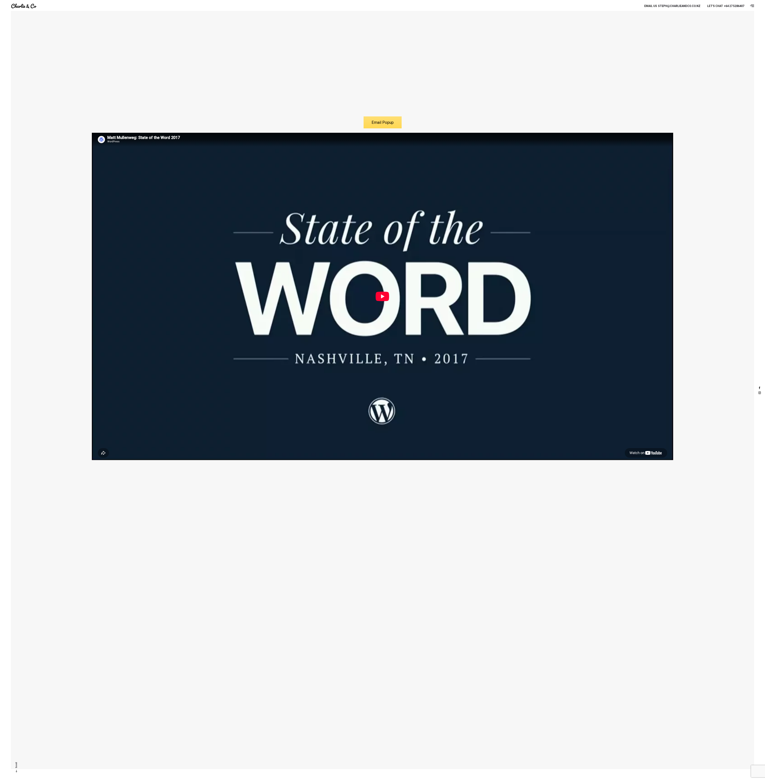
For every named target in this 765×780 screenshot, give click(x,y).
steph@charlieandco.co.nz (672, 6)
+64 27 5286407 (725, 6)
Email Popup (383, 122)
